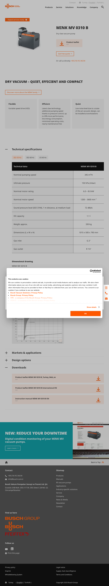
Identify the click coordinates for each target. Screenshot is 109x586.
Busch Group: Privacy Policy (21, 295)
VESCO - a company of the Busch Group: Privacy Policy (32, 300)
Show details (91, 307)
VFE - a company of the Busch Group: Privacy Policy (31, 298)
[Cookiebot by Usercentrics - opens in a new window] (91, 271)
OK (85, 314)
